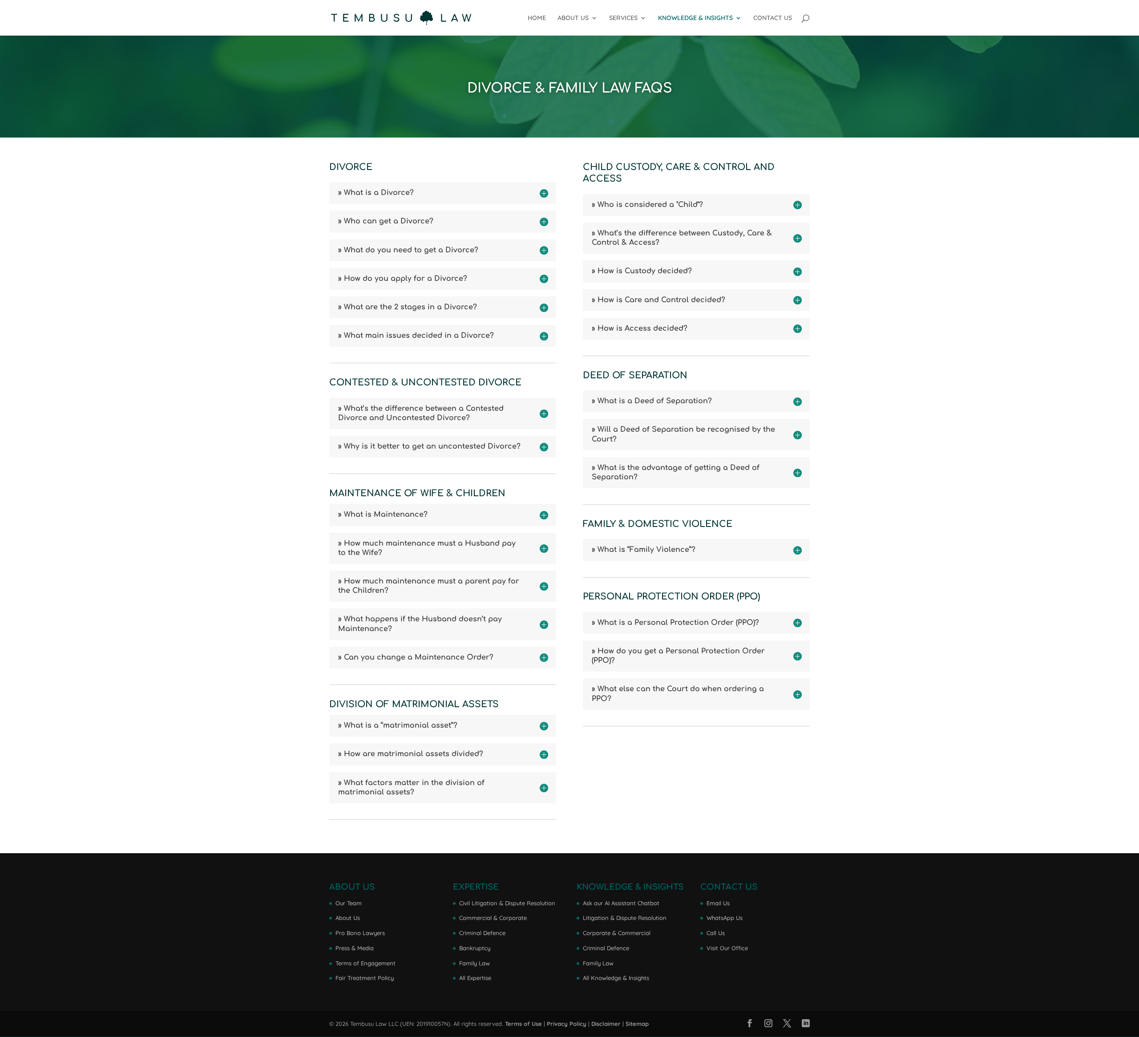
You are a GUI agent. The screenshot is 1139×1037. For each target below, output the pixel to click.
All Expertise (475, 977)
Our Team (348, 903)
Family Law (474, 963)
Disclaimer (606, 1023)
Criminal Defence (482, 932)
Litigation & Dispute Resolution (624, 917)
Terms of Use (523, 1023)
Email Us (718, 903)
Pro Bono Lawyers (360, 932)
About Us (573, 18)
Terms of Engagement (365, 963)
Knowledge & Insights (695, 18)
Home (537, 18)
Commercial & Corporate (493, 917)
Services (623, 18)
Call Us (716, 932)
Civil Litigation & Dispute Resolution (507, 903)
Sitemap (637, 1023)
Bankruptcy (474, 948)
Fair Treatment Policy (364, 977)
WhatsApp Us (725, 917)
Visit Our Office (727, 948)
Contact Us (772, 18)
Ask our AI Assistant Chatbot (621, 903)
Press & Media (354, 948)
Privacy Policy (566, 1023)
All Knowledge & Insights (616, 977)
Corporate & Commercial (616, 932)
